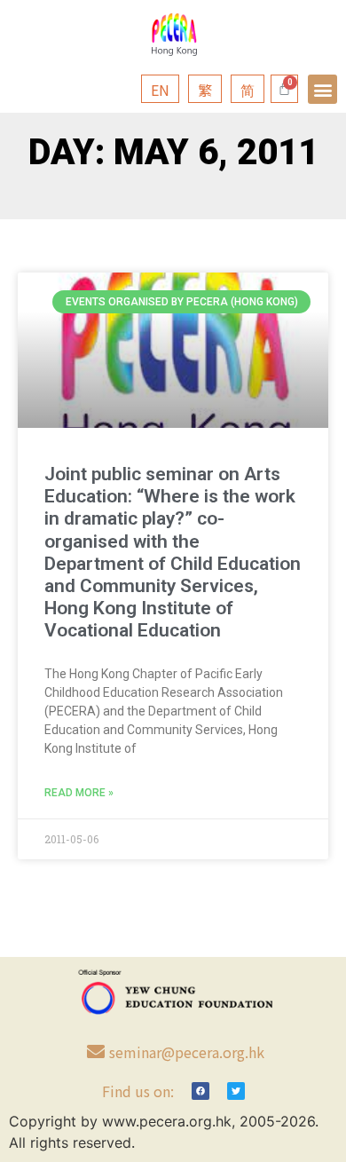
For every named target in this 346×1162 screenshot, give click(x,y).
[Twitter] (236, 1091)
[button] (322, 89)
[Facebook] (200, 1091)
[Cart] (284, 89)
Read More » (79, 793)
